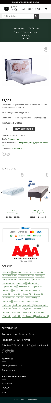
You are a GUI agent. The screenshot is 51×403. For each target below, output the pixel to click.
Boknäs (7, 272)
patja (20, 298)
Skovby (7, 309)
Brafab (17, 272)
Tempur (38, 309)
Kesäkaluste (8, 283)
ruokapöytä (18, 301)
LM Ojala (18, 290)
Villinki (7, 316)
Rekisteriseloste (8, 370)
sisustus (27, 305)
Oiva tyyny (32, 143)
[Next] (49, 197)
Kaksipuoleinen (9, 279)
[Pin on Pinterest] (8, 154)
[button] (6, 9)
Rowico (7, 301)
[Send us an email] (12, 351)
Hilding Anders (23, 143)
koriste (21, 283)
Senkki (17, 305)
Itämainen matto (26, 276)
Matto (17, 294)
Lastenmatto (24, 287)
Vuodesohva (42, 316)
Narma (27, 294)
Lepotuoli (37, 287)
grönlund (38, 272)
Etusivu (17, 32)
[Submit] (36, 16)
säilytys (27, 309)
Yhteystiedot (7, 383)
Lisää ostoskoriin (24, 129)
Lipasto (7, 290)
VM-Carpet (28, 316)
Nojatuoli (38, 294)
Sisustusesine (40, 305)
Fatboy (27, 272)
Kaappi (40, 276)
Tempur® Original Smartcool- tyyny (13, 212)
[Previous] (1, 197)
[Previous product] (27, 36)
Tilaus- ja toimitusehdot (12, 366)
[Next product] (23, 36)
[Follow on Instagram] (8, 351)
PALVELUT (6, 388)
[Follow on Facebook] (4, 351)
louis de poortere (32, 290)
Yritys (4, 392)
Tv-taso (16, 312)
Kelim (36, 279)
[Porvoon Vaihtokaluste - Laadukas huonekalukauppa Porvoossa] (26, 9)
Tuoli (6, 312)
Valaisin (27, 312)
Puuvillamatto (32, 298)
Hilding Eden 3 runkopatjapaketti (38, 212)
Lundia (6, 294)
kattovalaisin (25, 279)
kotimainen (32, 283)
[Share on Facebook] (4, 154)
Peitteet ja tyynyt (30, 32)
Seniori (7, 305)
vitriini (16, 316)
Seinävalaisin (33, 301)
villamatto (39, 312)
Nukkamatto (8, 298)
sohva (16, 309)
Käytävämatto (9, 287)
